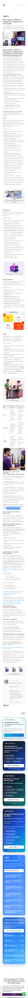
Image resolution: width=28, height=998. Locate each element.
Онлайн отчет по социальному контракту (12, 881)
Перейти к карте (13, 735)
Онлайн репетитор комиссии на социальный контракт (12, 876)
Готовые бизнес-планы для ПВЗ (13, 508)
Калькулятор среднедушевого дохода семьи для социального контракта (13, 894)
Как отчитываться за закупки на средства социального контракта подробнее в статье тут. (13, 602)
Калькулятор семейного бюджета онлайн (13, 900)
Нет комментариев (20, 29)
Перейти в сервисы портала (11, 870)
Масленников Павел (8, 25)
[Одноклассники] (6, 16)
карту (9, 245)
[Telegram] (8, 16)
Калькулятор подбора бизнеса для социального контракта (13, 911)
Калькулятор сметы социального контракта (13, 906)
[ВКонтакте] (4, 16)
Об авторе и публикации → (15, 701)
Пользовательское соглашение (14, 997)
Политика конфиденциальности (11, 991)
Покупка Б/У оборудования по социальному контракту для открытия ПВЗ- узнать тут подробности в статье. (13, 593)
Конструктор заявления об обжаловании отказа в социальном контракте (13, 888)
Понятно (14, 994)
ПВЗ (14, 29)
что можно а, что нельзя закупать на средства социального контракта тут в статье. (13, 569)
